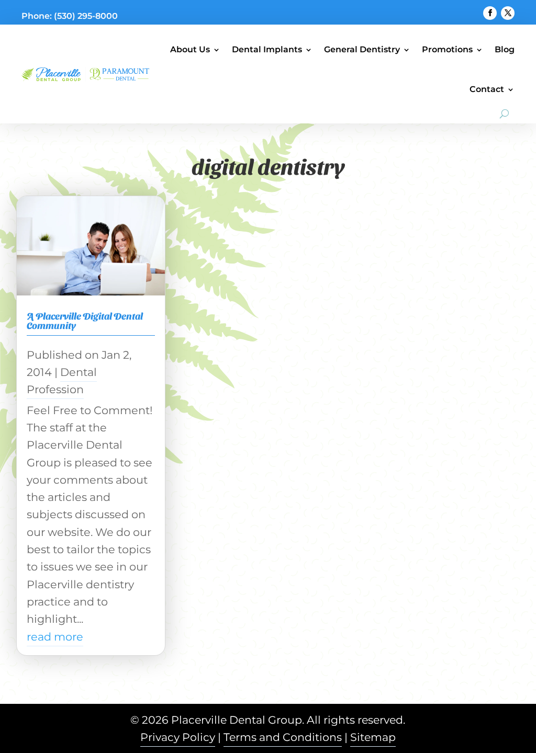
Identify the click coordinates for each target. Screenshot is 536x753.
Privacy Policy (177, 737)
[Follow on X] (508, 13)
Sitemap (373, 737)
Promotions (447, 49)
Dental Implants (267, 49)
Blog (505, 49)
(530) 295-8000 (86, 16)
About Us (190, 49)
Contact (487, 89)
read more (55, 636)
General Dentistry (362, 49)
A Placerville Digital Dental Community (85, 320)
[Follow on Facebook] (490, 13)
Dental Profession (62, 381)
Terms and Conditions (283, 737)
